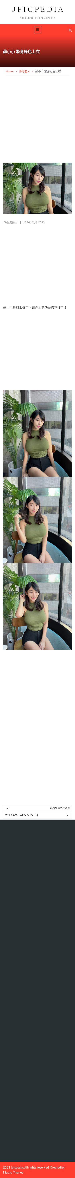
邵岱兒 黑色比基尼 (60, 808)
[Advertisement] (37, 123)
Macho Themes (13, 1172)
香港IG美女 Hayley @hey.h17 (21, 815)
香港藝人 (11, 222)
